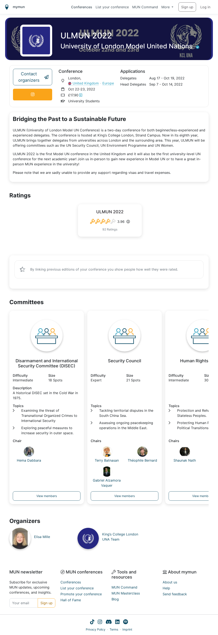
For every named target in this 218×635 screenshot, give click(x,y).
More (166, 7)
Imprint (127, 629)
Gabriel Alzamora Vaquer (107, 482)
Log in (205, 7)
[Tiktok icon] (92, 622)
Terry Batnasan (107, 460)
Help (166, 588)
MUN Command (145, 7)
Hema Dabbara (29, 460)
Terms (114, 629)
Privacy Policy (95, 629)
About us (170, 582)
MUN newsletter (26, 572)
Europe (108, 83)
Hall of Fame (70, 600)
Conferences (81, 7)
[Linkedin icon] (117, 622)
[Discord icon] (109, 622)
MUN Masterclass (126, 593)
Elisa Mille (42, 537)
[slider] (103, 221)
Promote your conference (81, 594)
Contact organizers (28, 77)
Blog (115, 599)
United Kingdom (86, 83)
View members (46, 496)
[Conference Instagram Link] (32, 94)
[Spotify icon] (125, 622)
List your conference (112, 7)
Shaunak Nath (185, 460)
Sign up (187, 7)
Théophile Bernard (142, 460)
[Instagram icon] (100, 622)
